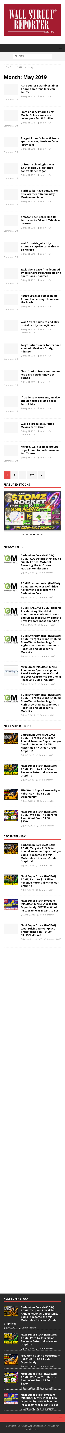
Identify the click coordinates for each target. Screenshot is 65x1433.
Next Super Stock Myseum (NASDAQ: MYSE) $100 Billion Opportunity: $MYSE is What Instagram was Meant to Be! (39, 905)
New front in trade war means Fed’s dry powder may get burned (40, 374)
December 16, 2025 (32, 939)
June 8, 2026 (29, 715)
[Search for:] (32, 56)
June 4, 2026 (29, 825)
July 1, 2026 (28, 597)
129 (32, 475)
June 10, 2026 (29, 656)
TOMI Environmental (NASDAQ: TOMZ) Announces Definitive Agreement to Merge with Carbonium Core (41, 588)
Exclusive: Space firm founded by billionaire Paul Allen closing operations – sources (41, 273)
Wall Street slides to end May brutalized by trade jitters (40, 323)
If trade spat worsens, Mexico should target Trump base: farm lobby (40, 401)
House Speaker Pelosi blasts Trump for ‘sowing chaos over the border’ (40, 299)
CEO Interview (14, 836)
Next (57, 511)
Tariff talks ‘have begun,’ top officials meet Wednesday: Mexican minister (39, 194)
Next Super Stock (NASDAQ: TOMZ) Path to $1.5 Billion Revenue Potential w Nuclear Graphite (39, 770)
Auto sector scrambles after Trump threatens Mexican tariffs (39, 89)
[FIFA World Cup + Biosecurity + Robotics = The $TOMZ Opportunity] (11, 794)
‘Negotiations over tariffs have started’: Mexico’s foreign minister (41, 348)
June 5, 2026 (29, 801)
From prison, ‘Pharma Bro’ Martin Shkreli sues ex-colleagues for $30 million (37, 115)
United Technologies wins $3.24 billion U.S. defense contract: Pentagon (38, 168)
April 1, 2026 (29, 914)
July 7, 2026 (28, 572)
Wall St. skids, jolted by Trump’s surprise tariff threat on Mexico (40, 246)
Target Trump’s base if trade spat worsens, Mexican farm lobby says (40, 141)
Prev (8, 511)
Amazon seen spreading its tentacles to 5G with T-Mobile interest (40, 220)
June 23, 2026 (29, 625)
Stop (34, 526)
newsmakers (13, 547)
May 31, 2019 (29, 96)
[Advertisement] (31, 1005)
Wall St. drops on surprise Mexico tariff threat (37, 425)
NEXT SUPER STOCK (17, 726)
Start (31, 526)
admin (43, 96)
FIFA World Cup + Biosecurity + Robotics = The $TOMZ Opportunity (40, 793)
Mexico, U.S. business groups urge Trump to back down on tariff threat (40, 450)
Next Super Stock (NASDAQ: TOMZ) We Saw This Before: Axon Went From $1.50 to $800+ (39, 816)
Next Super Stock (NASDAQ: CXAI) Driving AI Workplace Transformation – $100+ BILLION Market (39, 930)
